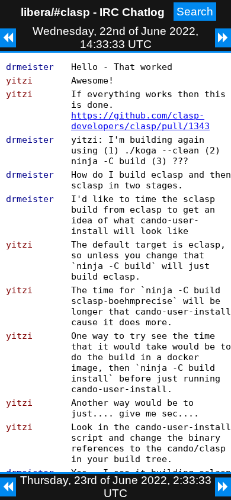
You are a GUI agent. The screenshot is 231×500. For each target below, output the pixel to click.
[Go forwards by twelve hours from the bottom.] (223, 486)
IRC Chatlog (132, 12)
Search (195, 11)
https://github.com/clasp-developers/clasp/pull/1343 (140, 121)
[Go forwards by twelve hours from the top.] (223, 37)
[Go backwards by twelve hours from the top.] (8, 37)
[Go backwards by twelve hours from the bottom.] (8, 486)
